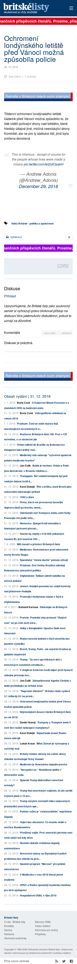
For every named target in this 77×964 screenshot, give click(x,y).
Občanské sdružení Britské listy (44, 949)
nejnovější (50, 333)
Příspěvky (40, 934)
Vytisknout (16, 237)
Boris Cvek (23, 402)
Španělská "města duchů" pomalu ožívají (44, 560)
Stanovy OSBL (43, 921)
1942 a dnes (27, 497)
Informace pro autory (46, 930)
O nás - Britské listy (14, 921)
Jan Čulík (25, 465)
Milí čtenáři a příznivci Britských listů (38, 544)
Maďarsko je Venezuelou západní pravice (43, 764)
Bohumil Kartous (28, 607)
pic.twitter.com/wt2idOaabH (43, 164)
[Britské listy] (38, 97)
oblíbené (66, 333)
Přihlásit (10, 296)
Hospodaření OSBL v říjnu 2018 (38, 895)
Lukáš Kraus (27, 743)
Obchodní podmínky (15, 938)
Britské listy (32, 8)
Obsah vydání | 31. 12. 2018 (27, 396)
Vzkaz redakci (43, 926)
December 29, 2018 (38, 186)
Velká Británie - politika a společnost (32, 223)
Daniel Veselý (28, 722)
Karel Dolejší (27, 486)
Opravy (8, 930)
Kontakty (9, 926)
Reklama (9, 934)
